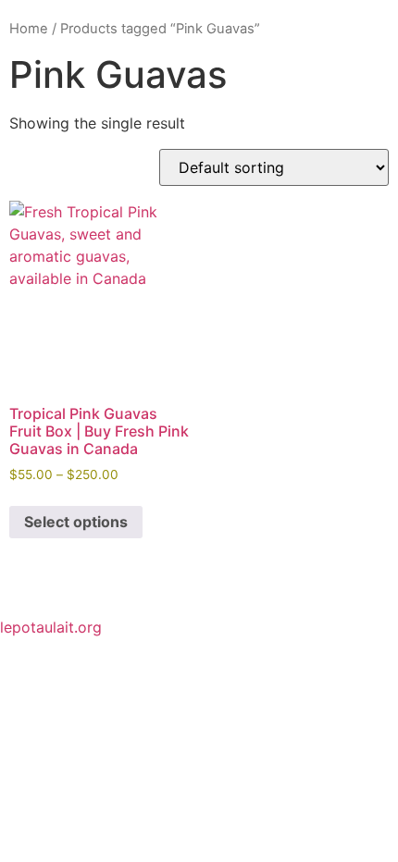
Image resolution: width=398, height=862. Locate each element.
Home (28, 28)
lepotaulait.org (51, 627)
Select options (76, 521)
